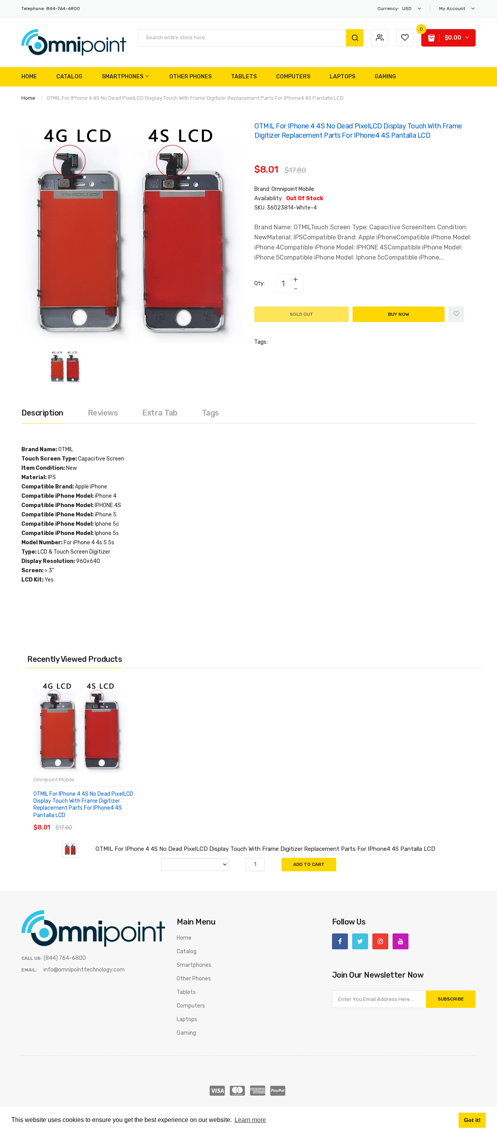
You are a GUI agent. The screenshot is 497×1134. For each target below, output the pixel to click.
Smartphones (194, 965)
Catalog (186, 951)
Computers (191, 1005)
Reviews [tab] (103, 412)
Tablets (186, 992)
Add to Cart (309, 864)
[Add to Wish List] (456, 314)
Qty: (259, 283)
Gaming (186, 1033)
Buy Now (398, 314)
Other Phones (194, 978)
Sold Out (301, 314)
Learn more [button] (250, 1120)
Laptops (187, 1019)
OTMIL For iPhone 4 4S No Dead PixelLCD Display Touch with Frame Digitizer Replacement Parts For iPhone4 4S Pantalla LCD (83, 805)
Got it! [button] (472, 1120)
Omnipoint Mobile (292, 189)
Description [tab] (42, 412)
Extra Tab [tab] (159, 412)
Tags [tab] (210, 412)
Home (28, 98)
